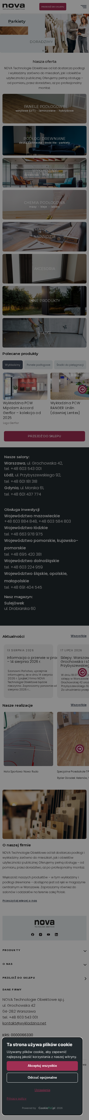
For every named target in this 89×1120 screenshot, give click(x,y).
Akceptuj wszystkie (42, 1066)
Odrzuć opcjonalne (42, 1077)
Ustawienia (42, 1090)
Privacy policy (16, 1098)
